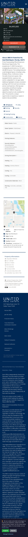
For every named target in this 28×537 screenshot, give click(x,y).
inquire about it (13, 47)
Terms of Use (5, 370)
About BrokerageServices (8, 330)
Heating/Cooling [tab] (10, 114)
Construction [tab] (9, 117)
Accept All (5, 530)
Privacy (10, 370)
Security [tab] (17, 108)
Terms (23, 227)
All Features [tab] (8, 105)
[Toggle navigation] (26, 4)
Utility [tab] (19, 105)
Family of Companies (9, 340)
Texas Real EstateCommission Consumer (10, 324)
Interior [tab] (20, 117)
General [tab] (7, 111)
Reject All (13, 530)
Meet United (7, 336)
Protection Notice (9, 318)
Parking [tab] (7, 108)
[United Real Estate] (8, 4)
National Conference (9, 344)
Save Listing (13, 43)
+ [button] (5, 202)
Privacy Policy (5, 527)
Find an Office (8, 310)
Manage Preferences (8, 534)
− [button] (5, 204)
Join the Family (8, 314)
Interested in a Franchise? (8, 349)
